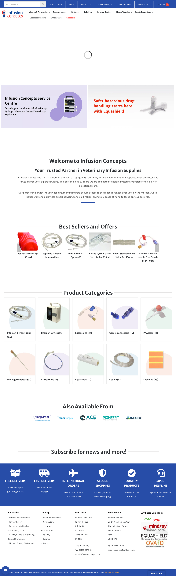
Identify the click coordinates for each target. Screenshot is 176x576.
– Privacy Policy (15, 522)
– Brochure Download (51, 517)
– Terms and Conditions (19, 517)
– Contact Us (47, 530)
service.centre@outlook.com (121, 550)
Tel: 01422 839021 (83, 545)
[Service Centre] (44, 85)
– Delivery (45, 534)
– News (44, 543)
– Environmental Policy (18, 526)
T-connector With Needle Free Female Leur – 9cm (148, 257)
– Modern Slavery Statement (21, 543)
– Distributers (47, 522)
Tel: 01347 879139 (116, 545)
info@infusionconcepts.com (88, 554)
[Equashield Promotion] (131, 85)
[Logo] (12, 11)
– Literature (46, 526)
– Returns (45, 539)
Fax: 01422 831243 (83, 550)
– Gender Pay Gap (16, 530)
